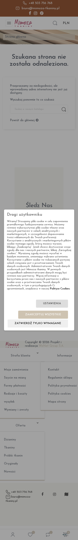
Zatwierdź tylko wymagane (38, 323)
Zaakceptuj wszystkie (43, 314)
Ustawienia (52, 303)
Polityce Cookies (60, 288)
